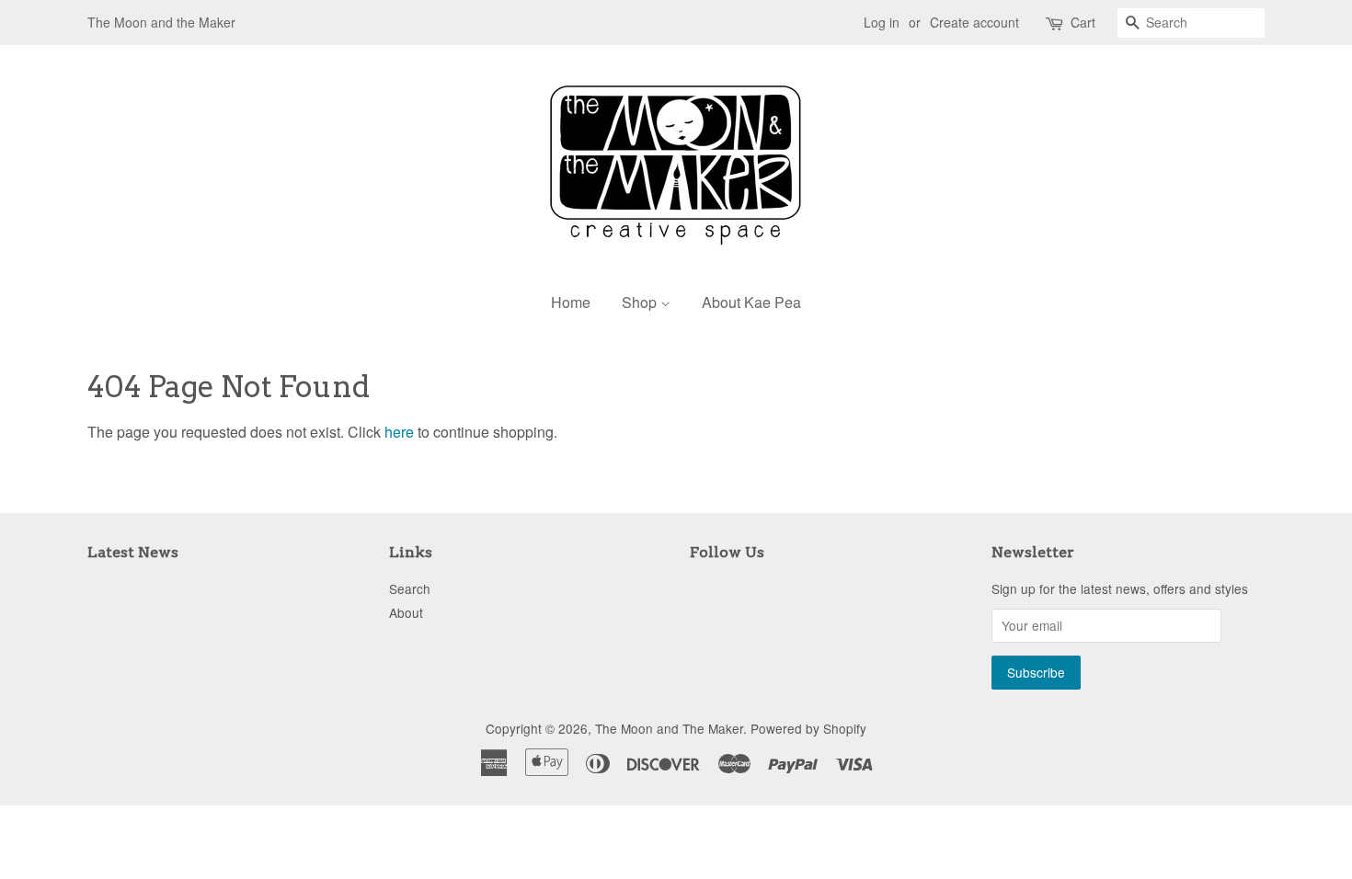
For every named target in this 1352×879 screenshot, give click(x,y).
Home (570, 302)
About (406, 612)
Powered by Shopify (808, 728)
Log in (881, 22)
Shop (641, 302)
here (399, 431)
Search (409, 588)
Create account (974, 22)
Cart (1083, 22)
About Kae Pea (751, 302)
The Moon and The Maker (669, 728)
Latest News (132, 552)
